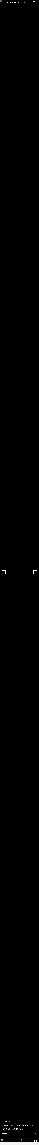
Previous (4, 572)
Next (35, 572)
